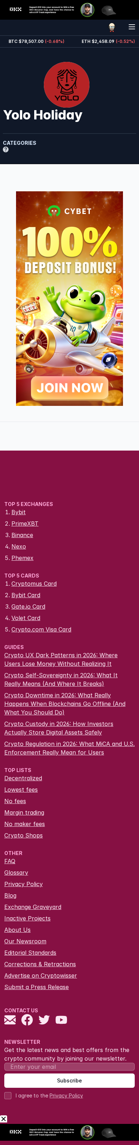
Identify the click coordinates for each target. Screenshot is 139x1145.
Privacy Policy (23, 884)
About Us (17, 929)
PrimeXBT (24, 523)
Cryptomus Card (34, 583)
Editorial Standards (30, 952)
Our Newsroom (25, 941)
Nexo (18, 546)
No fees (15, 801)
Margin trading (24, 812)
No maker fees (24, 823)
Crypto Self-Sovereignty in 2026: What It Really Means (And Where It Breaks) (61, 679)
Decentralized (23, 778)
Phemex (22, 557)
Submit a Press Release (36, 987)
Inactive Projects (27, 918)
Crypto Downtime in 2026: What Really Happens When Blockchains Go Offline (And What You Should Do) (64, 704)
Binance (22, 535)
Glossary (16, 872)
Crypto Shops (23, 835)
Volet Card (25, 617)
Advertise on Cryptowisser (40, 975)
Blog (10, 895)
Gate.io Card (28, 606)
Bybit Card (25, 595)
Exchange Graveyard (32, 906)
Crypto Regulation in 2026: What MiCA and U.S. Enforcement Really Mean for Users (69, 748)
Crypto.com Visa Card (41, 629)
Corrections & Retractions (40, 964)
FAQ (9, 861)
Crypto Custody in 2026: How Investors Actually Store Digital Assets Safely (58, 728)
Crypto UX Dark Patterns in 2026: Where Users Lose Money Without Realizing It (61, 659)
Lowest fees (21, 789)
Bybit (18, 512)
